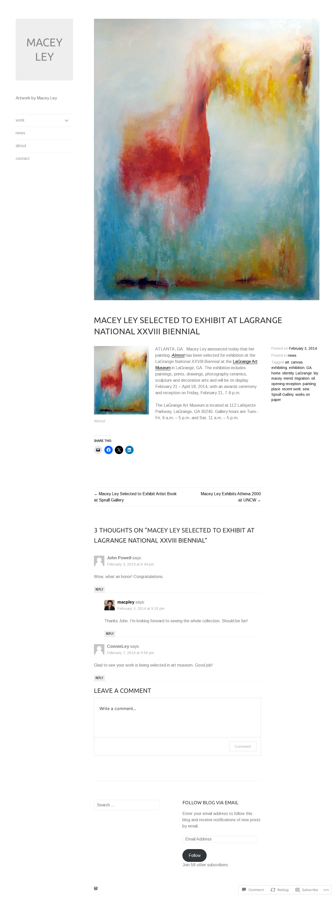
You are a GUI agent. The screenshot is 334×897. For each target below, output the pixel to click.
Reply (99, 589)
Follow (195, 855)
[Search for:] (127, 805)
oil (313, 378)
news (20, 133)
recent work (291, 389)
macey (276, 378)
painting (309, 384)
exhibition (297, 368)
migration (302, 378)
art (287, 362)
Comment (243, 746)
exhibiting (279, 368)
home (276, 373)
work (20, 120)
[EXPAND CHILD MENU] (67, 120)
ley (316, 373)
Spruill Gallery (282, 395)
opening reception (286, 384)
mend (288, 378)
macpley (125, 602)
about (21, 145)
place (275, 389)
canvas (297, 362)
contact (23, 158)
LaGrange (304, 373)
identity (288, 373)
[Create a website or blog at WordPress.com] (96, 889)
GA (309, 368)
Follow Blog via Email (210, 802)
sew (306, 389)
